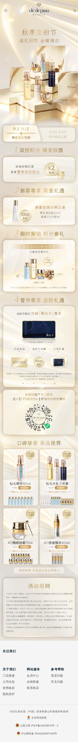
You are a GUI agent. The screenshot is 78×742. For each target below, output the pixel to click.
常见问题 (57, 681)
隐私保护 (9, 694)
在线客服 (33, 681)
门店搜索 (9, 675)
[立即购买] (21, 476)
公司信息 (9, 681)
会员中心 (33, 675)
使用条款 (9, 687)
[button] (73, 266)
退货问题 (57, 675)
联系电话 (33, 688)
